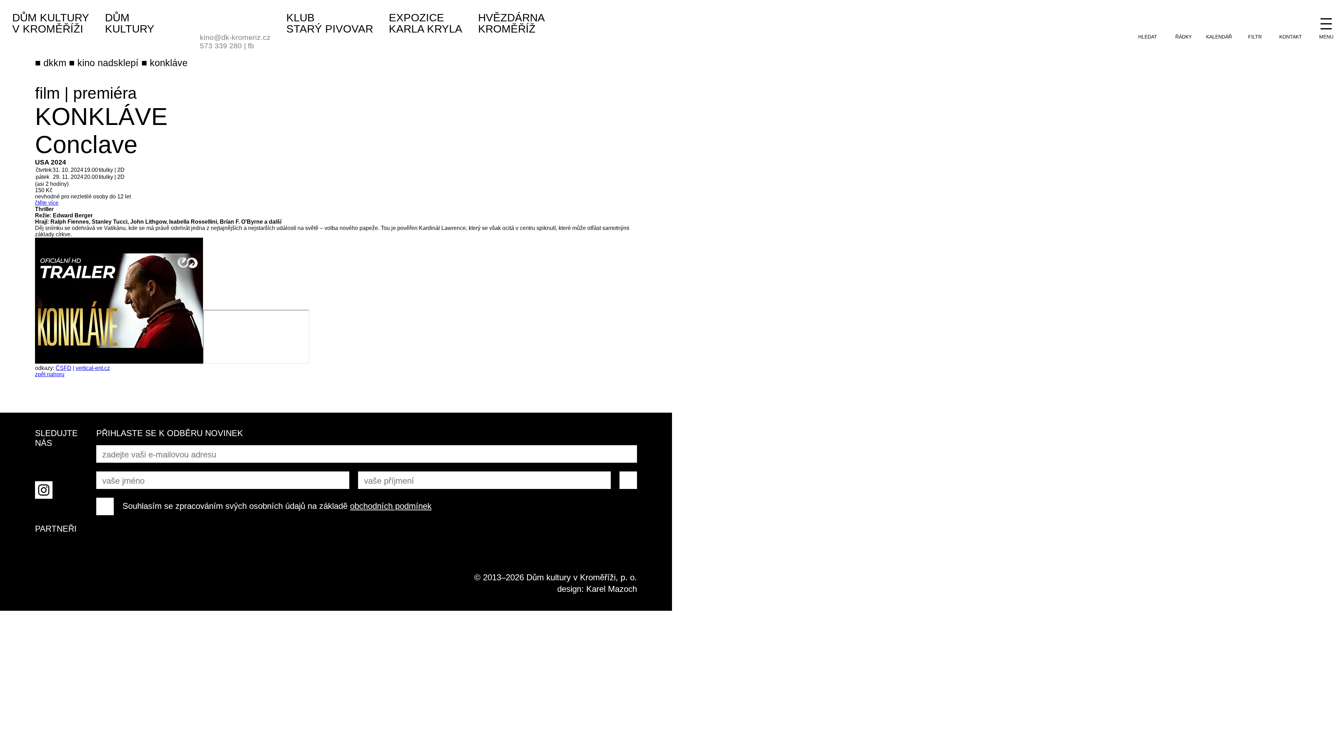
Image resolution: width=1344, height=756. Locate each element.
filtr (1255, 37)
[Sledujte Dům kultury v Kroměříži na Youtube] (70, 463)
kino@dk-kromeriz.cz (235, 37)
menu (1326, 37)
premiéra (105, 93)
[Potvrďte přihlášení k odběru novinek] (628, 480)
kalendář (1219, 37)
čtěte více (46, 203)
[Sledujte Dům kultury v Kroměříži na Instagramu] (43, 490)
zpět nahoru (49, 374)
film (47, 93)
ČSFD (63, 368)
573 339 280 (221, 46)
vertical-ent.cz (93, 368)
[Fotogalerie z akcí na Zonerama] (70, 490)
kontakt (1290, 37)
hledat (1147, 37)
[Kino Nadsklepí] (209, 20)
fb (251, 46)
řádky (1183, 37)
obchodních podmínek (391, 506)
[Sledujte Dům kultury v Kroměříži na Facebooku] (43, 463)
